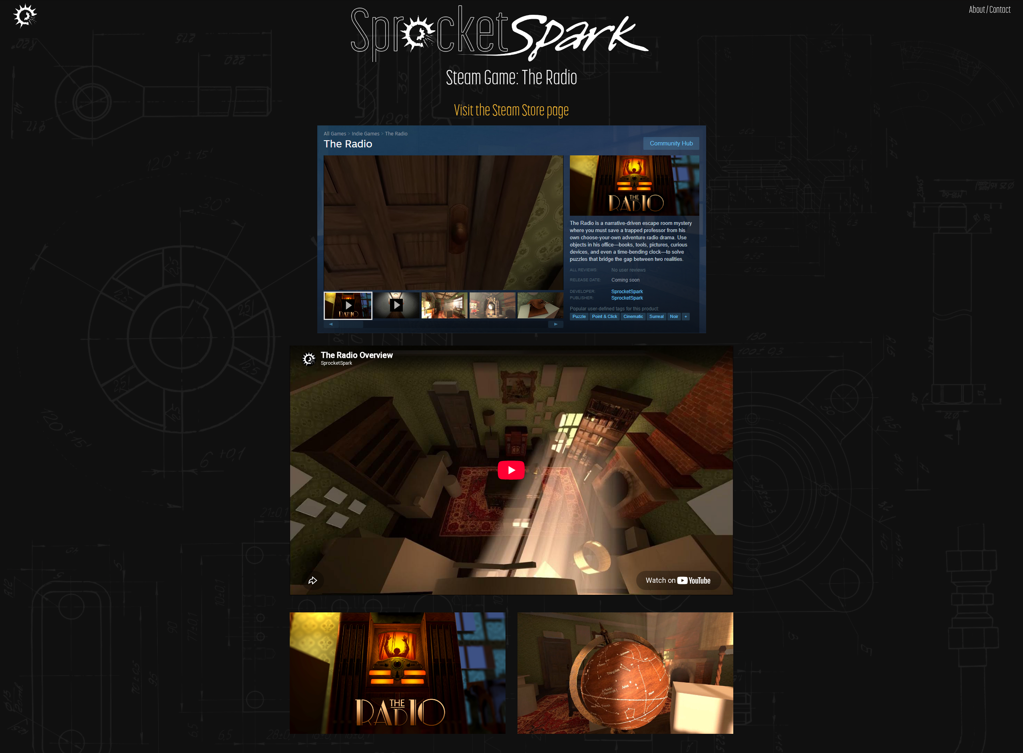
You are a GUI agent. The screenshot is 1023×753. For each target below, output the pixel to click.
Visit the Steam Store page (511, 111)
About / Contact (990, 10)
